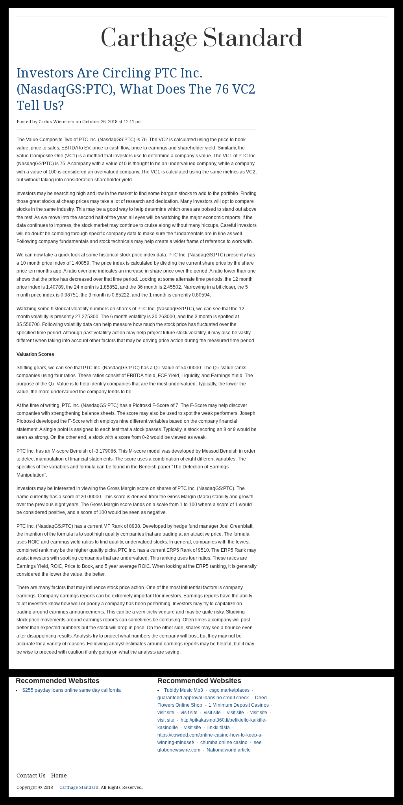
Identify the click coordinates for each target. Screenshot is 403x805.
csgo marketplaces (229, 690)
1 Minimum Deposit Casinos (239, 705)
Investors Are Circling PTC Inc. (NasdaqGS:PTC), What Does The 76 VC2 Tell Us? (136, 89)
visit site (165, 712)
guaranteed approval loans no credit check (203, 697)
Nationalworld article (229, 750)
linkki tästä (218, 727)
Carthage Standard (201, 39)
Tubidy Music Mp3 (183, 690)
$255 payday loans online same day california (71, 690)
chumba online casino (224, 742)
